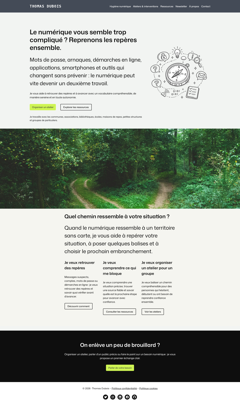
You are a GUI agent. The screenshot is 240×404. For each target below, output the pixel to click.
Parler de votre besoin (120, 367)
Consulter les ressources (119, 311)
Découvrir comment (78, 306)
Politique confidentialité (124, 388)
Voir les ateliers (153, 311)
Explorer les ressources (76, 107)
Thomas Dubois (46, 6)
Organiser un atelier (42, 107)
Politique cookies (148, 388)
